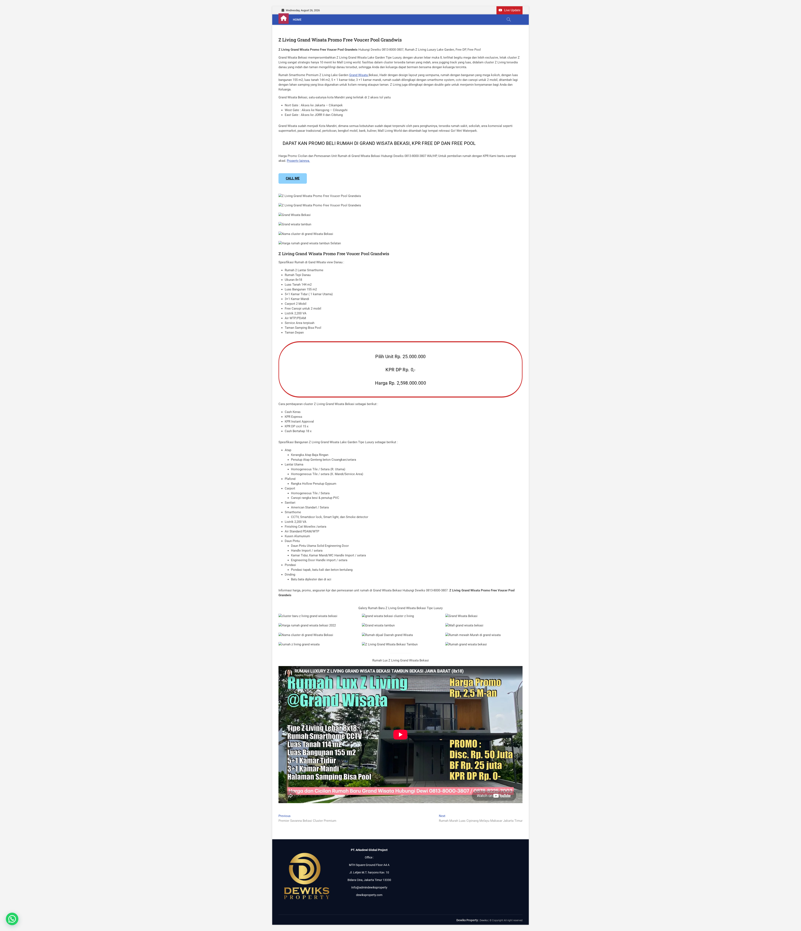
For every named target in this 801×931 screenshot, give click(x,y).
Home (297, 19)
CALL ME (293, 178)
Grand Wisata (359, 75)
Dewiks (484, 920)
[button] (12, 919)
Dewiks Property (467, 920)
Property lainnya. (298, 161)
